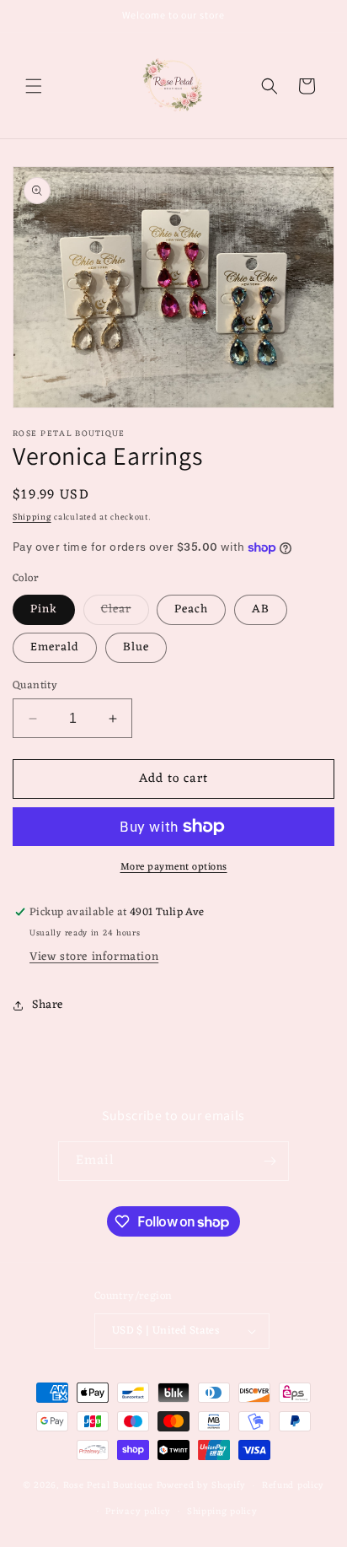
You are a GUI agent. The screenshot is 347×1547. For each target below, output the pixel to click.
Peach (191, 609)
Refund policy (293, 1485)
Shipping (32, 517)
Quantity (35, 685)
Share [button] (47, 1005)
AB (261, 609)
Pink (43, 609)
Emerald (54, 647)
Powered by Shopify (202, 1485)
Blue (136, 647)
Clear (125, 611)
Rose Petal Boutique (108, 1485)
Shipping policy (222, 1511)
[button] (33, 86)
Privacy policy (138, 1511)
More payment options (173, 867)
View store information (93, 957)
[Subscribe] (269, 1161)
